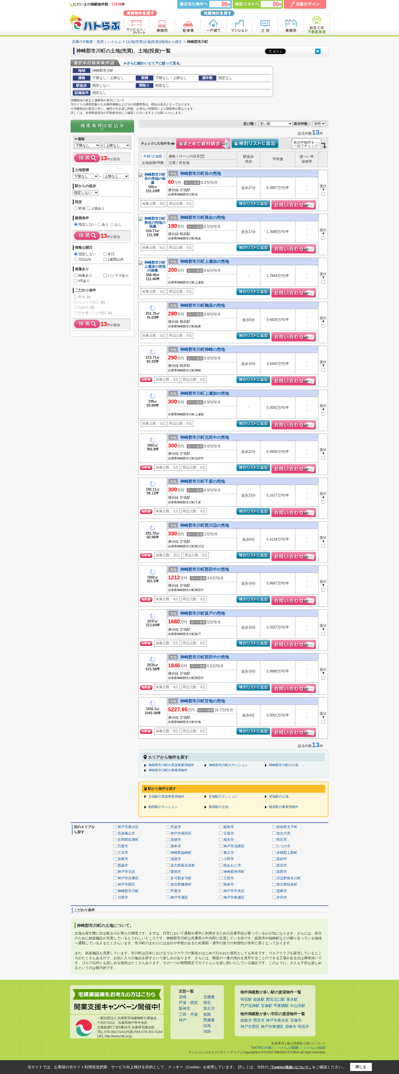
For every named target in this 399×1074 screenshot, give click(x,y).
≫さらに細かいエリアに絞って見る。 (153, 63)
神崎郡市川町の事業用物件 (168, 770)
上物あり (98, 208)
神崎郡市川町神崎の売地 (202, 349)
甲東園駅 (281, 1006)
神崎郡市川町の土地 (283, 765)
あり (105, 224)
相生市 (228, 840)
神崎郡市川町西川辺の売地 (204, 525)
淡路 (207, 1031)
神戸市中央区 (234, 891)
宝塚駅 (266, 1006)
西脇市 (123, 865)
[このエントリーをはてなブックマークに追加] (318, 51)
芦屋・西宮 (188, 1003)
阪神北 (184, 1008)
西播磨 (209, 1020)
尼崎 (182, 997)
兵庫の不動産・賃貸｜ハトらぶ (96, 42)
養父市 (228, 853)
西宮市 (281, 865)
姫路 (207, 1014)
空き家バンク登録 (95, 313)
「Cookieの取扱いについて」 (290, 1067)
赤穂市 (175, 840)
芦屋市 (175, 891)
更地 (81, 208)
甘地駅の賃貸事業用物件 (166, 796)
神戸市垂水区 (128, 827)
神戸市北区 (126, 872)
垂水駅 (292, 999)
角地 (84, 297)
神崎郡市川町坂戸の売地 (202, 613)
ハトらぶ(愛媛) (288, 1048)
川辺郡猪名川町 (288, 878)
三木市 (123, 853)
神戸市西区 (126, 884)
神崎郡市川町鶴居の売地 (202, 305)
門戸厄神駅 (249, 1006)
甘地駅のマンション (223, 796)
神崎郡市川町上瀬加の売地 (204, 261)
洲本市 (175, 846)
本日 (111, 254)
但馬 (207, 1026)
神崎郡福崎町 (181, 853)
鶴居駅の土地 (218, 807)
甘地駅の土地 (279, 796)
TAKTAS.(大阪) (262, 1048)
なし (118, 224)
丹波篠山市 (126, 833)
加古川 (209, 1008)
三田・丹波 (188, 1014)
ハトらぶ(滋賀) (315, 1048)
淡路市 (175, 859)
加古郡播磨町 (181, 884)
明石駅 (246, 999)
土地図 (156, 156)
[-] (153, 183)
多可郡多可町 (181, 878)
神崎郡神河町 (234, 872)
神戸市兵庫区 (128, 878)
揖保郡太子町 (286, 827)
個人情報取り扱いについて (306, 1043)
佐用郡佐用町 (128, 840)
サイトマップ (230, 1052)
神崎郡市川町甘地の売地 (202, 701)
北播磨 (209, 997)
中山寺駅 (297, 1006)
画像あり (85, 275)
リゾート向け (91, 302)
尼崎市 (281, 891)
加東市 (123, 859)
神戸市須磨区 (234, 846)
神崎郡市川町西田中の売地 (204, 569)
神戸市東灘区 (234, 897)
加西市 (281, 872)
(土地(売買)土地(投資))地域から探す (154, 42)
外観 (146, 156)
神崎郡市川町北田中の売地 (204, 437)
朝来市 (228, 884)
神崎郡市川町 (128, 891)
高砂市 (281, 859)
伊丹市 (281, 897)
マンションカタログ (203, 1052)
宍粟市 (123, 846)
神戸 (182, 1020)
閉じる (361, 1067)
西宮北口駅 (275, 999)
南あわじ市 (232, 865)
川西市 (123, 897)
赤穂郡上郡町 (286, 853)
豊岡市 (175, 872)
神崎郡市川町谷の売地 (200, 173)
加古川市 (283, 833)
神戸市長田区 (181, 833)
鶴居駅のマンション (163, 807)
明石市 (281, 840)
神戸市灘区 (179, 897)
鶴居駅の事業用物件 (283, 807)
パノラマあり (118, 275)
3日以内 (84, 259)
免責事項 (277, 1043)
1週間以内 (115, 259)
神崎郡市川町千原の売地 (202, 481)
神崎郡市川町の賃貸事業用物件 (171, 765)
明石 (207, 1003)
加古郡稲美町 (286, 884)
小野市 (228, 859)
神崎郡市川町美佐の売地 (202, 217)
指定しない (87, 224)
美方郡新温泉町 (182, 865)
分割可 (86, 307)
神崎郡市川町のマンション (228, 765)
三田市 (228, 878)
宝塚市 (228, 833)
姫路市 (228, 827)
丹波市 (175, 827)
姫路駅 (259, 999)
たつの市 (283, 846)
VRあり (84, 281)
